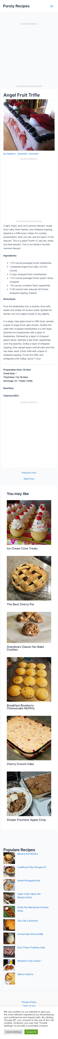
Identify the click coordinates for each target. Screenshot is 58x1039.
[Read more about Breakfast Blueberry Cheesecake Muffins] (29, 679)
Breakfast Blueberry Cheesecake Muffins (21, 707)
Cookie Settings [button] (13, 1032)
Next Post (29, 479)
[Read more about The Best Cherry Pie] (29, 578)
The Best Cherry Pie (20, 604)
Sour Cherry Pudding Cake (31, 947)
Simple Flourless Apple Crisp (26, 819)
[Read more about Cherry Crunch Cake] (29, 737)
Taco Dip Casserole (27, 920)
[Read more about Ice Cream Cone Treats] (29, 522)
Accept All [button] (31, 1032)
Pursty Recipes (16, 6)
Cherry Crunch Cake (20, 764)
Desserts (34, 153)
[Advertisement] (29, 55)
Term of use (29, 1005)
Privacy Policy (29, 1002)
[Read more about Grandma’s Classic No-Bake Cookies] (29, 627)
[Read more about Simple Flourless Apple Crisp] (29, 793)
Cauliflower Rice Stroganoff (31, 867)
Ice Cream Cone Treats (22, 548)
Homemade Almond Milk (30, 934)
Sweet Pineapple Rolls (28, 880)
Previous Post (29, 473)
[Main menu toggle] (51, 6)
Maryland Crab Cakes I (29, 960)
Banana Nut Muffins (27, 853)
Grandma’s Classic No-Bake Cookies (25, 648)
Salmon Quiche (25, 974)
